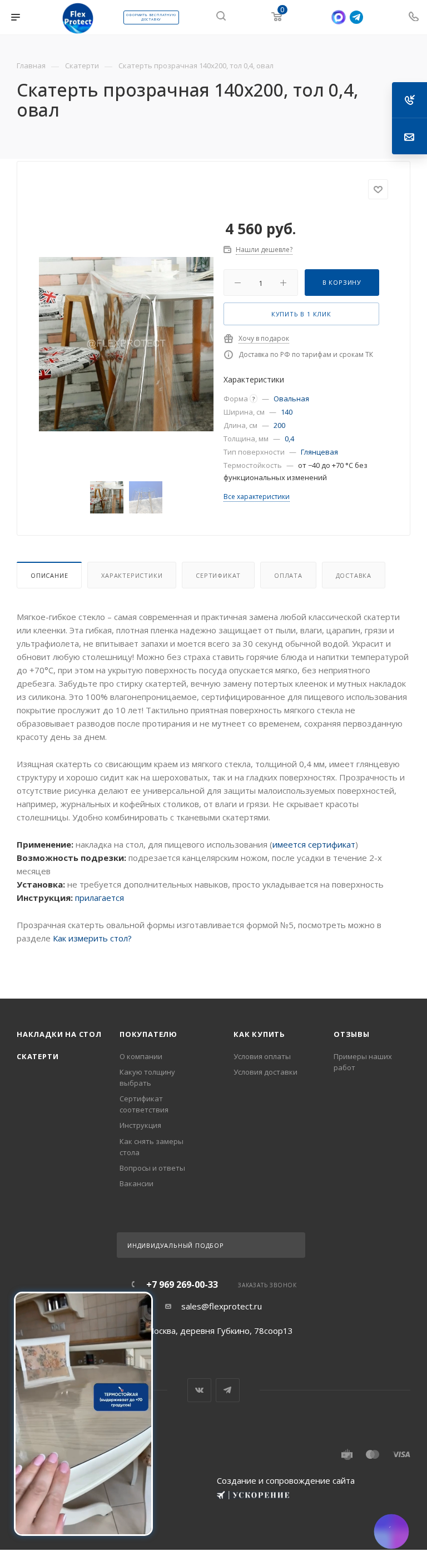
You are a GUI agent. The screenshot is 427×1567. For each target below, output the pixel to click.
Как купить (259, 1034)
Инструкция (140, 1125)
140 (286, 412)
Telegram (228, 1390)
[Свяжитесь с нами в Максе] (338, 17)
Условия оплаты (262, 1056)
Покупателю (148, 1034)
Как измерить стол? (92, 938)
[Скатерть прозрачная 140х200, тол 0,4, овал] (126, 344)
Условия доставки (265, 1072)
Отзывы (352, 1034)
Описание (49, 575)
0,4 (289, 439)
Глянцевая (319, 452)
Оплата (288, 575)
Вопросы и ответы (152, 1168)
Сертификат (218, 575)
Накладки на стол (59, 1034)
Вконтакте (199, 1390)
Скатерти (37, 1056)
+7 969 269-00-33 (182, 1284)
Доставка (353, 575)
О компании (141, 1056)
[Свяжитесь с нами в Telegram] (356, 17)
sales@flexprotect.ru (221, 1306)
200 (279, 425)
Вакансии (136, 1183)
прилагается (99, 897)
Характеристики (131, 575)
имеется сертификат (313, 844)
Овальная (291, 399)
